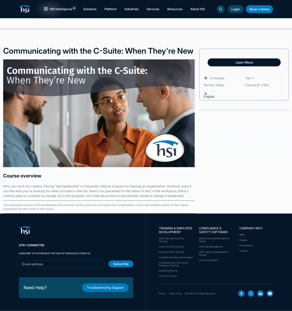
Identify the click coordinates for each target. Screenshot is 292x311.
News (242, 234)
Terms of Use (175, 294)
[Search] (221, 9)
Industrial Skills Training (171, 252)
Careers (243, 240)
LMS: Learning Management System (213, 253)
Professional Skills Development (176, 257)
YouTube (270, 293)
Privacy (162, 294)
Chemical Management (211, 246)
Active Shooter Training (171, 246)
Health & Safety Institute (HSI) (25, 9)
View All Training (168, 276)
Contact (243, 250)
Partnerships (246, 245)
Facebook (241, 293)
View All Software (208, 260)
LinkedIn (260, 293)
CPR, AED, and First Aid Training (171, 240)
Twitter (251, 293)
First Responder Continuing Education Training (173, 264)
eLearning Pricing (168, 270)
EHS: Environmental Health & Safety (214, 240)
